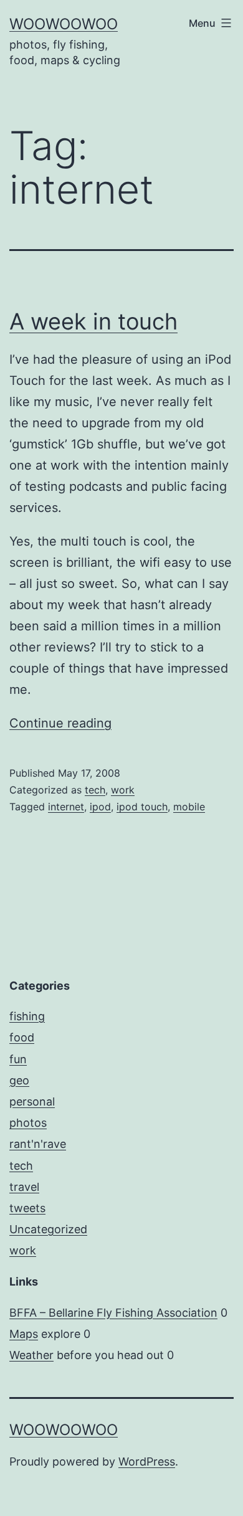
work (123, 790)
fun (18, 1059)
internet (66, 806)
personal (32, 1101)
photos (28, 1122)
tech (95, 790)
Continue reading (60, 723)
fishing (27, 1016)
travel (24, 1186)
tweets (27, 1208)
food (21, 1037)
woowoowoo (63, 24)
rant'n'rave (37, 1143)
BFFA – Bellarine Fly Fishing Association (113, 1312)
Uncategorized (48, 1229)
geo (19, 1080)
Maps (23, 1333)
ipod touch (142, 806)
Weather (31, 1355)
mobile (189, 806)
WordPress (146, 1461)
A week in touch (93, 321)
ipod (100, 806)
